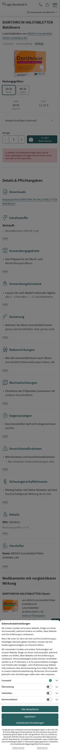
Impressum (42, 747)
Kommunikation (9, 699)
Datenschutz (18, 747)
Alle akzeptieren (30, 709)
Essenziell (6, 680)
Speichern (30, 716)
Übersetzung (8, 686)
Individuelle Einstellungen (30, 722)
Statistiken (7, 693)
